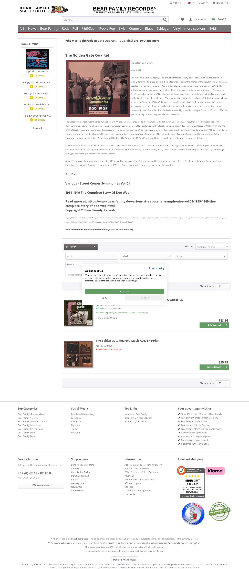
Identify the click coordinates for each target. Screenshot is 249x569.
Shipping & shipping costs (137, 490)
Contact (75, 468)
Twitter (74, 428)
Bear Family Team (27, 436)
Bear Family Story (26, 432)
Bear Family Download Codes (32, 421)
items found (75, 274)
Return (74, 479)
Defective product (80, 475)
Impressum (77, 490)
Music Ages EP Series (127, 340)
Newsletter (76, 486)
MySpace (75, 425)
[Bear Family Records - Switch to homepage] (44, 9)
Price (179, 256)
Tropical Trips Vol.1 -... (37, 71)
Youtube (75, 432)
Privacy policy (156, 268)
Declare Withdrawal (124, 559)
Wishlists (176, 2)
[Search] (165, 19)
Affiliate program (132, 483)
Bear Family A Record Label (138, 417)
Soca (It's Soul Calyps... (37, 93)
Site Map (128, 486)
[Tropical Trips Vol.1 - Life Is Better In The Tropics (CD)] (37, 59)
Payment (129, 475)
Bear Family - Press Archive (31, 414)
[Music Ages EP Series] (78, 354)
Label (125, 256)
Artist (70, 256)
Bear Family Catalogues (29, 425)
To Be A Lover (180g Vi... (37, 115)
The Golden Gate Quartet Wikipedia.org (99, 229)
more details (213, 367)
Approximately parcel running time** (143, 464)
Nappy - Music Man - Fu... (37, 82)
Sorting (189, 246)
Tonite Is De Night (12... (37, 104)
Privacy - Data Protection (136, 468)
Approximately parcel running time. (184, 542)
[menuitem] (115, 19)
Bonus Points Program (82, 464)
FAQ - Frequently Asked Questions (141, 472)
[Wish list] (182, 19)
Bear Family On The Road (30, 428)
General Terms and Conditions (139, 479)
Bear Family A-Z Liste (28, 417)
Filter (72, 246)
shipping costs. (82, 538)
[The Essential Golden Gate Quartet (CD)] (78, 313)
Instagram (76, 421)
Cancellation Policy (80, 472)
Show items (207, 286)
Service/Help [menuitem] (222, 2)
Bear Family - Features (135, 421)
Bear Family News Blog (82, 414)
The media (129, 494)
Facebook (76, 417)
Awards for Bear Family (136, 414)
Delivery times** (79, 483)
